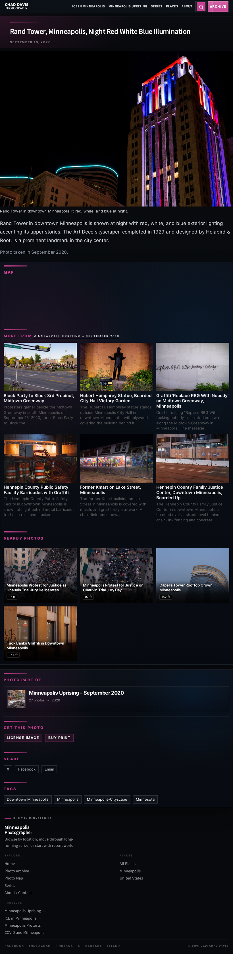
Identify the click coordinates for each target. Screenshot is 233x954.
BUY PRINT (59, 738)
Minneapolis (67, 799)
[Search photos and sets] (201, 6)
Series (157, 6)
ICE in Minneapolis (88, 6)
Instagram (40, 945)
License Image (23, 738)
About (187, 6)
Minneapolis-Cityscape (107, 799)
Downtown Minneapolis (28, 799)
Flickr (113, 945)
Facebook (27, 769)
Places (172, 6)
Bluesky (93, 945)
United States (131, 878)
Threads (64, 945)
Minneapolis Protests (23, 925)
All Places (128, 864)
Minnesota (145, 799)
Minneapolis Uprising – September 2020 (77, 336)
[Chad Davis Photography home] (17, 6)
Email (49, 769)
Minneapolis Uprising (128, 6)
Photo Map (14, 878)
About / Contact (18, 892)
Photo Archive (17, 871)
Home (10, 864)
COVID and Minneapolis (24, 933)
